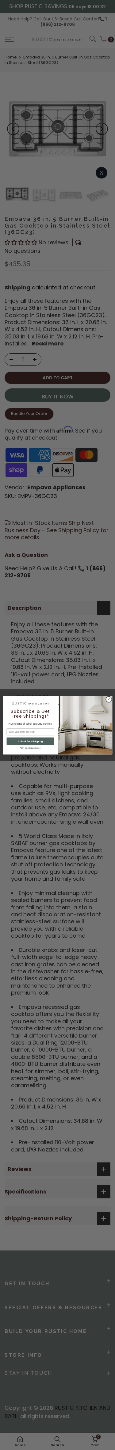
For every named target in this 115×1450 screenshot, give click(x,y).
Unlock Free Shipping (30, 741)
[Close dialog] (108, 699)
